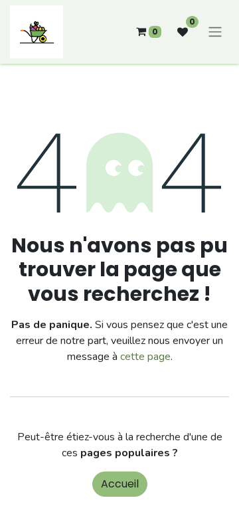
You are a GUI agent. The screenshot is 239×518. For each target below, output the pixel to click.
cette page (145, 356)
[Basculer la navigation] (215, 32)
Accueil (120, 483)
